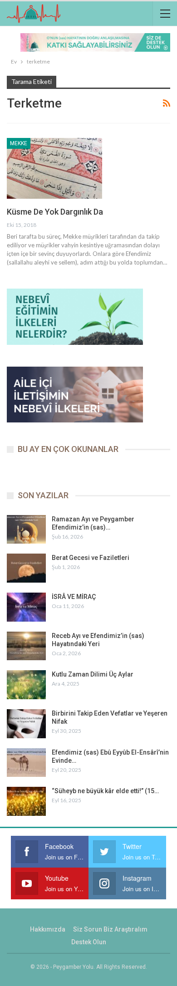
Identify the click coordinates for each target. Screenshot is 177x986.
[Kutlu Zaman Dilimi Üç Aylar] (26, 684)
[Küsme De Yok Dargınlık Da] (54, 168)
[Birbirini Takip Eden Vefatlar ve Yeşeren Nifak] (26, 723)
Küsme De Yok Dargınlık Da (55, 211)
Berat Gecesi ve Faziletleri (90, 557)
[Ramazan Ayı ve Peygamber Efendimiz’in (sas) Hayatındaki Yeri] (26, 529)
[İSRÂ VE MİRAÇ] (26, 607)
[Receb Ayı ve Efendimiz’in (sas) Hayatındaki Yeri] (26, 646)
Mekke (18, 143)
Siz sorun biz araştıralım (110, 929)
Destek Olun (88, 942)
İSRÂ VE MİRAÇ (74, 596)
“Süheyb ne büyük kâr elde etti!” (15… (105, 791)
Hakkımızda (47, 929)
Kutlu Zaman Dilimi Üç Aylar (92, 674)
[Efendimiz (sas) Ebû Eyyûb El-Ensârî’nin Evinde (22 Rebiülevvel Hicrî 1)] (26, 762)
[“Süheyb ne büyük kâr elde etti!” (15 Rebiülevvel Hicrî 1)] (26, 801)
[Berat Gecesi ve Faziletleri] (26, 568)
